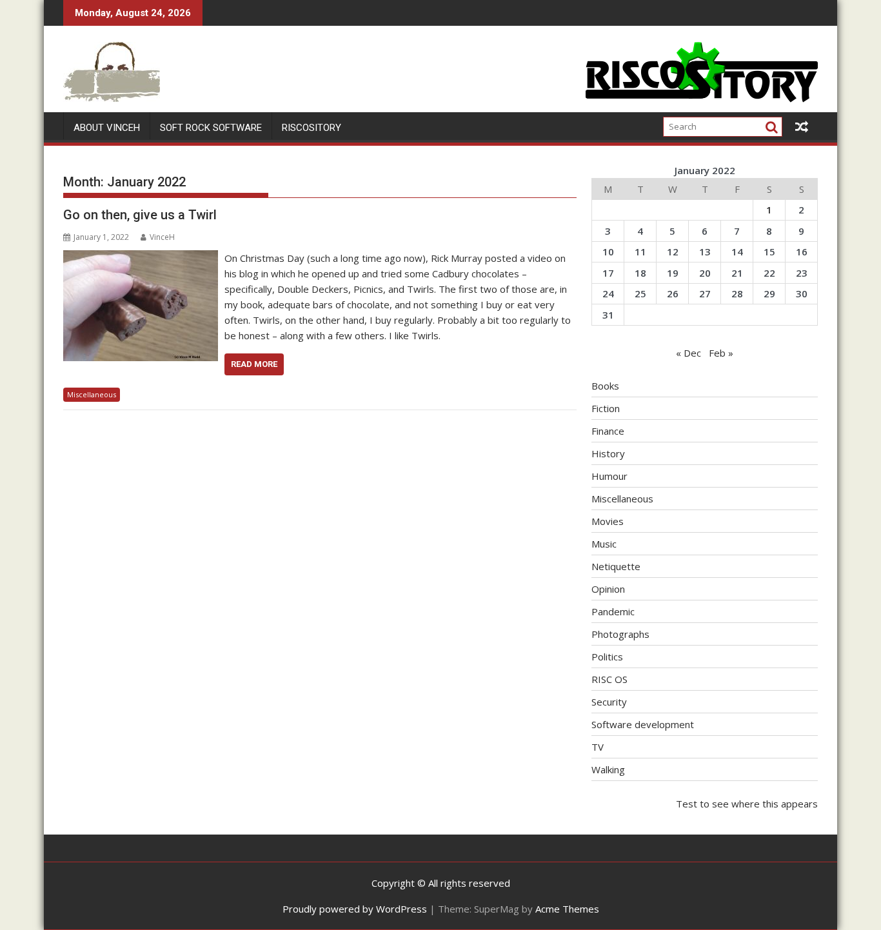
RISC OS (609, 679)
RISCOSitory (311, 128)
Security (609, 701)
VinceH (162, 237)
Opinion (608, 588)
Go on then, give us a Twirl (140, 215)
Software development (642, 724)
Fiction (605, 408)
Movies (607, 521)
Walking (608, 769)
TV (597, 746)
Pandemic (613, 611)
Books (605, 385)
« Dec (688, 352)
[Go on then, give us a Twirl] (140, 258)
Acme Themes (567, 908)
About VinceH (107, 128)
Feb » (721, 352)
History (608, 453)
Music (604, 543)
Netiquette (615, 566)
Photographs (620, 634)
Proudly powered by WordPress (354, 908)
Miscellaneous (91, 394)
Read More (254, 364)
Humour (609, 476)
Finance (607, 430)
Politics (607, 656)
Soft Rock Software (211, 128)
